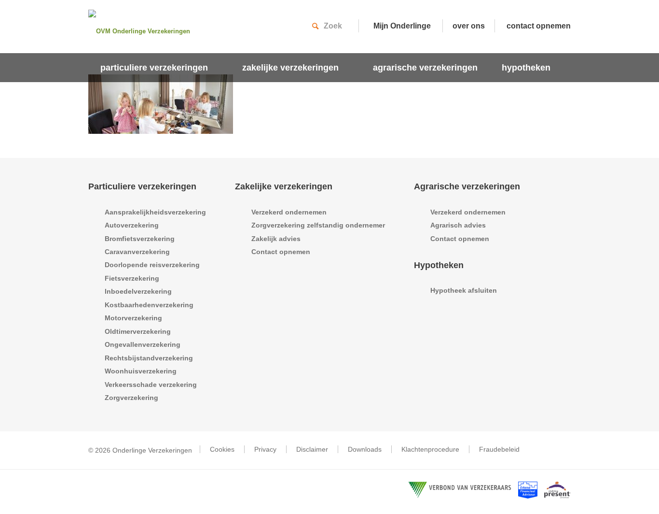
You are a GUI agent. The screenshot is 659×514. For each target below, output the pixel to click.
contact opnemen (539, 26)
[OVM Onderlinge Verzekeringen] (148, 31)
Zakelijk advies (276, 239)
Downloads (365, 449)
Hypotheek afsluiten (463, 290)
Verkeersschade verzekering (151, 384)
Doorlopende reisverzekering (152, 265)
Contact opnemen (280, 252)
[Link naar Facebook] (563, 450)
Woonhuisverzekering (141, 371)
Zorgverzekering (131, 397)
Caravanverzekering (137, 252)
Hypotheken (439, 265)
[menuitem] (159, 67)
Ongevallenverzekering (142, 344)
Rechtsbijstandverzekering (149, 358)
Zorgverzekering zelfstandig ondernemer (318, 225)
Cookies (222, 449)
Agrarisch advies (458, 225)
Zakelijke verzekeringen (283, 186)
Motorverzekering (133, 318)
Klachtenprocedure (430, 449)
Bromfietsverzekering (140, 239)
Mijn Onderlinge (402, 26)
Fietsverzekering (132, 278)
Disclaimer (312, 449)
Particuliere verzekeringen (142, 186)
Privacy (265, 449)
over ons (469, 26)
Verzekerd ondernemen (289, 212)
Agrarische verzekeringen (467, 186)
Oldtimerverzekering (138, 331)
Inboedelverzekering (138, 291)
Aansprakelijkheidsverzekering (155, 212)
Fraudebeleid (499, 449)
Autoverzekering (132, 225)
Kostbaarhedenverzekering (149, 305)
